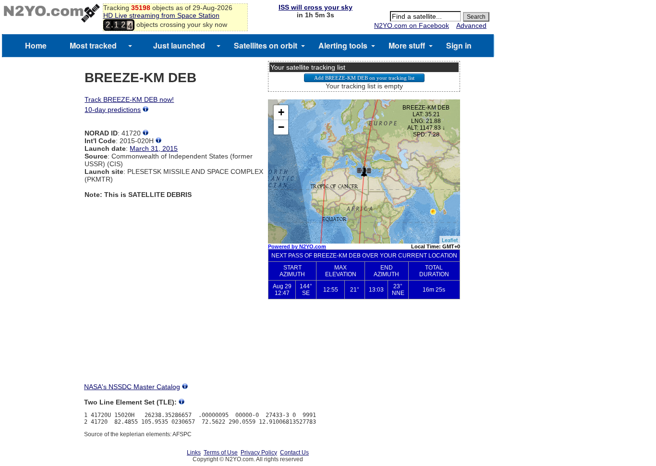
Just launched (179, 45)
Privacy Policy (259, 452)
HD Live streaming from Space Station (161, 15)
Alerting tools (342, 45)
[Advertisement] (364, 349)
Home (36, 45)
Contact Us (294, 452)
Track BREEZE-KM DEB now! (129, 99)
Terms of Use (221, 452)
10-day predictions (113, 109)
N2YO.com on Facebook (411, 25)
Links (194, 452)
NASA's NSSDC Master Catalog (132, 387)
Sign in (459, 45)
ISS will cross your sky (315, 7)
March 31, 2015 (154, 148)
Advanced (471, 25)
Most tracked (93, 45)
